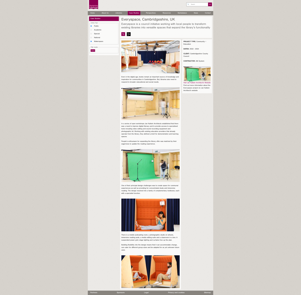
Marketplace (182, 13)
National (97, 38)
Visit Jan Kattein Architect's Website (197, 83)
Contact (208, 13)
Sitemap (207, 293)
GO (210, 4)
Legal (146, 293)
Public (96, 26)
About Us (105, 13)
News (196, 13)
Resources (167, 13)
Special (97, 34)
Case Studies (134, 13)
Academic (97, 30)
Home (92, 13)
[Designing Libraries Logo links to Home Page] (93, 5)
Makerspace (98, 41)
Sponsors (121, 293)
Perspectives (151, 13)
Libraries (118, 13)
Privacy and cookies (176, 293)
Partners (93, 293)
